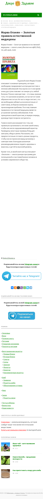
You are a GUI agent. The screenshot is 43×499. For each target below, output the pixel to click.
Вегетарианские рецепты (12, 351)
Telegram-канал (31, 264)
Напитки (6, 370)
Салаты (6, 359)
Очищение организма (10, 344)
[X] (18, 287)
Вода (4, 336)
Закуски (6, 365)
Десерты (6, 367)
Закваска (7, 380)
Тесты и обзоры (8, 403)
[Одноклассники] (15, 287)
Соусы (5, 362)
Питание (5, 341)
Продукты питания (9, 346)
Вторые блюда (9, 357)
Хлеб (4, 377)
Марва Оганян (33, 23)
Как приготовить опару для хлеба (27, 470)
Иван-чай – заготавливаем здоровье (24, 444)
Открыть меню (11, 15)
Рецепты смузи (9, 398)
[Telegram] (30, 287)
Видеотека (6, 405)
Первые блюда (9, 354)
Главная (5, 23)
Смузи (4, 395)
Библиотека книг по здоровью (18, 23)
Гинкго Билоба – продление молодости (24, 458)
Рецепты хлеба (9, 383)
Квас (4, 390)
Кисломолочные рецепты (13, 373)
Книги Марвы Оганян (7, 25)
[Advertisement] (21, 184)
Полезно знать (8, 338)
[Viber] (21, 287)
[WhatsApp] (24, 287)
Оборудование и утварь (12, 385)
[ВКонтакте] (12, 287)
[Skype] (27, 287)
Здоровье (6, 333)
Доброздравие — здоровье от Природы (21, 6)
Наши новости (8, 408)
